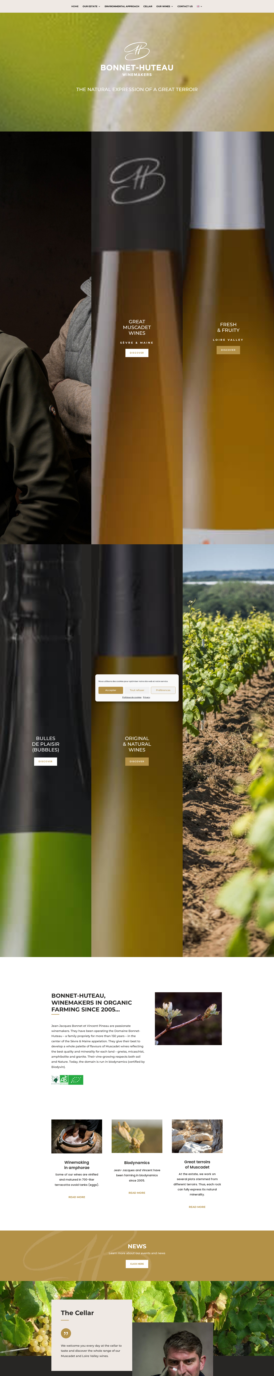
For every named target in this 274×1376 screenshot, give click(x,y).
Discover (137, 352)
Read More (76, 1197)
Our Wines (163, 6)
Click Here (137, 1263)
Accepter (110, 690)
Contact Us (185, 6)
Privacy (146, 697)
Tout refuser (137, 690)
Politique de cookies (131, 697)
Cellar (147, 6)
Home (74, 6)
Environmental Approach (122, 6)
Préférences (163, 690)
